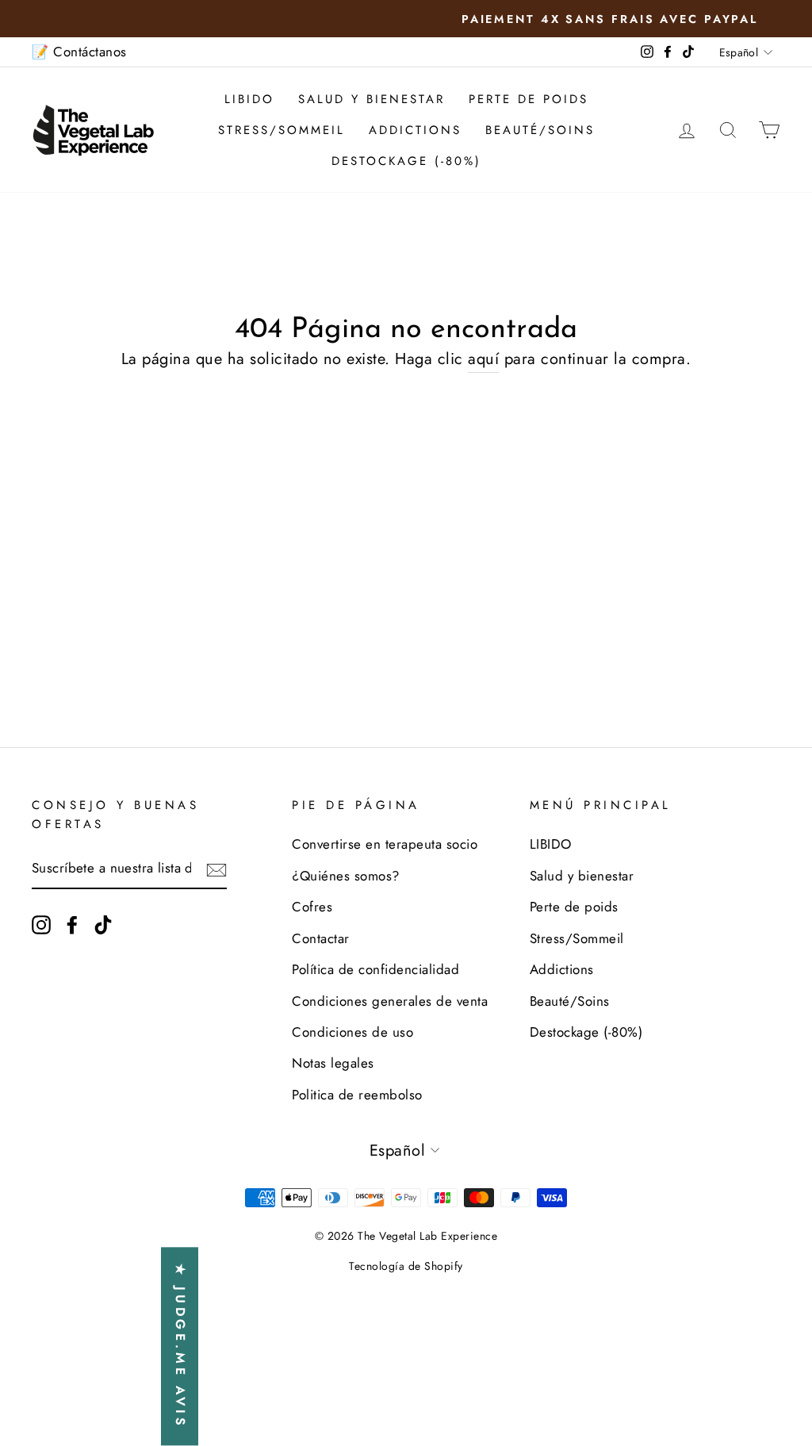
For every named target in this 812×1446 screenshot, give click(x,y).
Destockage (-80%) (406, 161)
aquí (483, 358)
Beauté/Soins (540, 130)
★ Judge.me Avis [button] (180, 1346)
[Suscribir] (216, 869)
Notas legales (333, 1062)
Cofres (312, 906)
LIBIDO (249, 99)
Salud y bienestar (371, 99)
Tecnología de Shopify (406, 1266)
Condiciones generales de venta (390, 1001)
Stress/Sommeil (281, 130)
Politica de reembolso (357, 1094)
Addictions (415, 130)
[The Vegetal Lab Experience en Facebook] (72, 923)
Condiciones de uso (352, 1031)
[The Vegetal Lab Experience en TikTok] (103, 923)
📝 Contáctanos (79, 51)
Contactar (321, 938)
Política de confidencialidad (375, 969)
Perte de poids (528, 99)
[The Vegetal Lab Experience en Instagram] (41, 923)
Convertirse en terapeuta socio (384, 843)
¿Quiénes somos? (346, 875)
